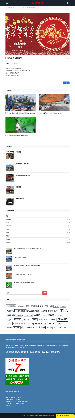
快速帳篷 (17, 320)
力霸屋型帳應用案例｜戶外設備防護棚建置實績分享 (27, 249)
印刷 (51, 306)
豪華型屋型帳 (40, 323)
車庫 (49, 324)
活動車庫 (8, 239)
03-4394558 (14, 401)
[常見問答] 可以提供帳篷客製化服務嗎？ (18, 135)
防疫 (23, 327)
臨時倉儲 (30, 324)
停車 (27, 306)
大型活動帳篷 (33, 310)
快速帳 (7, 236)
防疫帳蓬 (30, 327)
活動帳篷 (63, 319)
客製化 (64, 310)
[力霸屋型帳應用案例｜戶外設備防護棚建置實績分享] (9, 251)
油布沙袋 (46, 320)
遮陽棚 (59, 324)
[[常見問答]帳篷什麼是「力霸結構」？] (54, 102)
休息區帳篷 (11, 306)
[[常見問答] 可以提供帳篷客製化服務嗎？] (20, 125)
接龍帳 (34, 320)
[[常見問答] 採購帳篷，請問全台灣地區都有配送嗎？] (20, 102)
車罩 (54, 324)
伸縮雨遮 (21, 306)
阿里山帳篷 (58, 328)
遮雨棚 (9, 327)
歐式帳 (40, 320)
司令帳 (7, 222)
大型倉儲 (62, 306)
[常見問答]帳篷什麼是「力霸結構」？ (50, 113)
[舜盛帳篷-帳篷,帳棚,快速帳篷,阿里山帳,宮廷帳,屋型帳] (37, 3)
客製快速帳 (20, 315)
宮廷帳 (7, 232)
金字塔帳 (16, 328)
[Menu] (7, 3)
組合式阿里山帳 (19, 323)
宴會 (44, 315)
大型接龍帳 (9, 226)
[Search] (68, 3)
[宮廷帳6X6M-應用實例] (9, 259)
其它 (69, 63)
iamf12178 (9, 63)
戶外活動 (26, 319)
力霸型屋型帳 (37, 306)
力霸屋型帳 (9, 219)
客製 (56, 311)
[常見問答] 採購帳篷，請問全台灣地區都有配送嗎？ (21, 113)
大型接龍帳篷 (20, 311)
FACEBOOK (8, 407)
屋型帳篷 (59, 315)
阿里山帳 (8, 242)
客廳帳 (50, 311)
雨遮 (65, 327)
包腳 (47, 306)
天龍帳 (7, 229)
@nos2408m (14, 405)
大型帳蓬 (10, 311)
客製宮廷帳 (10, 315)
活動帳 (53, 319)
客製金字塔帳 (28, 315)
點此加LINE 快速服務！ (64, 416)
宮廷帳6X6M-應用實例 (20, 257)
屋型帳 (51, 315)
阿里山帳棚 (49, 327)
